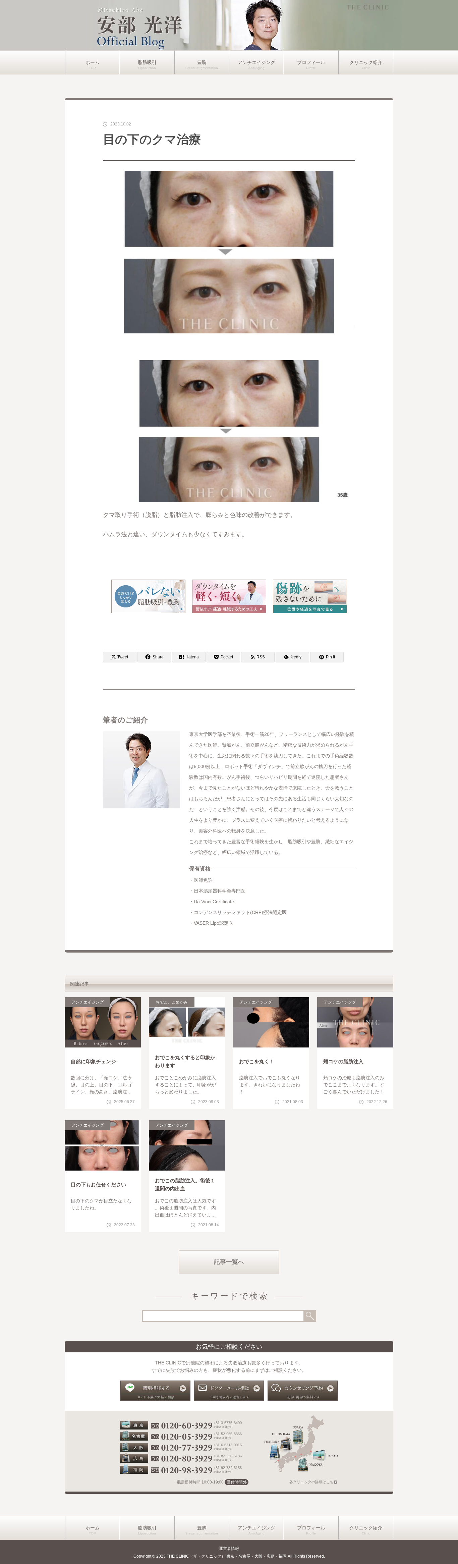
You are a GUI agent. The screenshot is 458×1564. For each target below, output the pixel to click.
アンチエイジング (256, 62)
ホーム (92, 62)
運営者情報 (229, 1548)
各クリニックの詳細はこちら (313, 1482)
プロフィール (311, 62)
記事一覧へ (229, 1261)
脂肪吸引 (147, 62)
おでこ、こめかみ (172, 1002)
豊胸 (202, 62)
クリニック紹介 (365, 62)
